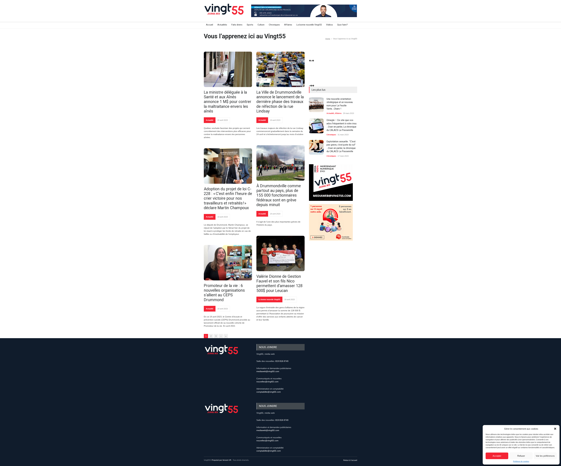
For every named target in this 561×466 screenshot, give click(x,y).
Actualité (209, 120)
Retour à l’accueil (350, 460)
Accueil (209, 24)
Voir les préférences (545, 456)
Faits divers (236, 24)
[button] (555, 428)
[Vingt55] (224, 12)
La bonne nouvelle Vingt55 (309, 24)
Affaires (288, 24)
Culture (261, 24)
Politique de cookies (521, 461)
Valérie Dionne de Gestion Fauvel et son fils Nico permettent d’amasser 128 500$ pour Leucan (279, 283)
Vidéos (329, 24)
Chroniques (274, 24)
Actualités (222, 24)
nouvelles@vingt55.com (267, 381)
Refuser (521, 456)
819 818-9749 (281, 361)
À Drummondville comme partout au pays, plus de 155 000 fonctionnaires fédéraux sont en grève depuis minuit (278, 195)
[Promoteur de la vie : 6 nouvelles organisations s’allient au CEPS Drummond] (228, 262)
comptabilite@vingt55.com (268, 392)
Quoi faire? (342, 24)
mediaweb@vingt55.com (267, 371)
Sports (250, 24)
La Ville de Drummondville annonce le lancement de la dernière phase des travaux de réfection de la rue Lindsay (280, 102)
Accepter (497, 456)
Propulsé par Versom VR (221, 460)
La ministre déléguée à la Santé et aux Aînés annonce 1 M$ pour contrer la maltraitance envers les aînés (227, 102)
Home (327, 39)
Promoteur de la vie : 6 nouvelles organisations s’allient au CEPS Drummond (224, 292)
